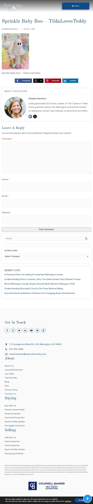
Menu (77, 6)
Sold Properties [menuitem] (12, 445)
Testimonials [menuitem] (11, 378)
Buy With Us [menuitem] (10, 406)
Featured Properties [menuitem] (14, 418)
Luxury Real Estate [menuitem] (14, 370)
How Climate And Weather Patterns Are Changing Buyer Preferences (39, 293)
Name (6, 179)
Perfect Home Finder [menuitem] (15, 410)
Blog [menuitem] (7, 382)
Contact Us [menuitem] (10, 394)
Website (6, 212)
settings (68, 501)
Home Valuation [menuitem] (12, 441)
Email (5, 196)
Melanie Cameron (10, 29)
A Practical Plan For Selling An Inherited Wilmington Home (33, 274)
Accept (81, 500)
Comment (7, 139)
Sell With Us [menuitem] (10, 437)
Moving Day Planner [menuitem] (14, 453)
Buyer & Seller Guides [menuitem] (15, 422)
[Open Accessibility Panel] (87, 498)
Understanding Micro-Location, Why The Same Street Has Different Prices (42, 279)
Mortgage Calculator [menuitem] (15, 426)
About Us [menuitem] (9, 366)
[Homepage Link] (13, 6)
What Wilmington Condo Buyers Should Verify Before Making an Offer (39, 284)
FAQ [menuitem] (7, 386)
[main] (46, 154)
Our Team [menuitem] (9, 374)
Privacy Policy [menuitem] (11, 390)
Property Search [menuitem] (13, 414)
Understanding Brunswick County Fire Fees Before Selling (33, 288)
